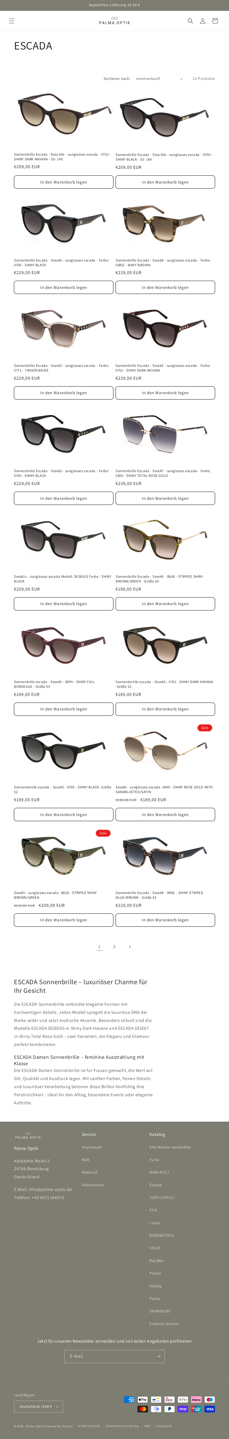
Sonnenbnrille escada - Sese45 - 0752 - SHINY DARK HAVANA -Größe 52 (164, 684)
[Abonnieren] (158, 1356)
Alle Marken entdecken (170, 1147)
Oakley (155, 1285)
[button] (12, 21)
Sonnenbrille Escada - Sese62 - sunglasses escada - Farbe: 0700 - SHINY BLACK (61, 473)
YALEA (155, 1247)
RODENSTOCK (161, 1235)
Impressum (92, 1147)
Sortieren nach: (117, 78)
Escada (155, 1184)
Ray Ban (156, 1260)
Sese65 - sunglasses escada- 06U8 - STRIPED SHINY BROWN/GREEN (55, 895)
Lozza (154, 1222)
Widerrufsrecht (89, 1426)
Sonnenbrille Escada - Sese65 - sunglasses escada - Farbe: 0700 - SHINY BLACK (61, 262)
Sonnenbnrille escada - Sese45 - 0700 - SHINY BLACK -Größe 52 (62, 789)
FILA (153, 1209)
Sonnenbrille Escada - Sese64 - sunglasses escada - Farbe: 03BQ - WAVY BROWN (163, 262)
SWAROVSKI (159, 1311)
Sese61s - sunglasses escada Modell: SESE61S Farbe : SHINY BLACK (62, 579)
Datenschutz (93, 1184)
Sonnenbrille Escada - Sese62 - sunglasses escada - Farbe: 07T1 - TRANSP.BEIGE (61, 368)
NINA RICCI (159, 1172)
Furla (154, 1159)
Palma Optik (34, 1426)
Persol (155, 1273)
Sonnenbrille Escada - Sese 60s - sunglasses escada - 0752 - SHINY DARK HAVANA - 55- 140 (62, 156)
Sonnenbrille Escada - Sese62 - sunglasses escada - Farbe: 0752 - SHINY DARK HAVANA (163, 368)
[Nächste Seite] (129, 947)
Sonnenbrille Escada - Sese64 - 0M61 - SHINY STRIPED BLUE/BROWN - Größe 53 (159, 895)
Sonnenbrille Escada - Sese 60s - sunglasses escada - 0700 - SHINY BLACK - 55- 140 (164, 157)
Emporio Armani (164, 1323)
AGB (85, 1159)
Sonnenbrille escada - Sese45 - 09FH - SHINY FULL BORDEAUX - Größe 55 (54, 684)
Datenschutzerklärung (122, 1426)
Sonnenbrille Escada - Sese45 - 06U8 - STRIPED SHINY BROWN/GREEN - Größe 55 (159, 579)
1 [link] (99, 946)
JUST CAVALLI (161, 1197)
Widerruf (89, 1172)
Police (155, 1298)
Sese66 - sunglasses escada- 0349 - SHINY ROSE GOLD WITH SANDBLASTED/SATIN (164, 789)
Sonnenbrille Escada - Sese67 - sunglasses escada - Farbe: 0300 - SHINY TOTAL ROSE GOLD (163, 473)
